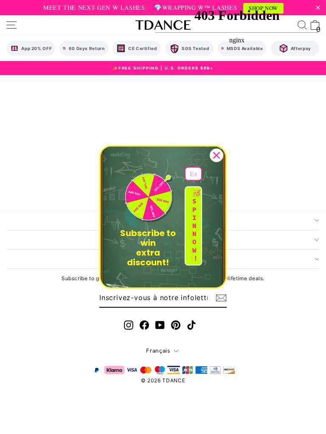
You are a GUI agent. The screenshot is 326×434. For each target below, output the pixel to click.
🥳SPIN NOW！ (196, 226)
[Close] (216, 155)
